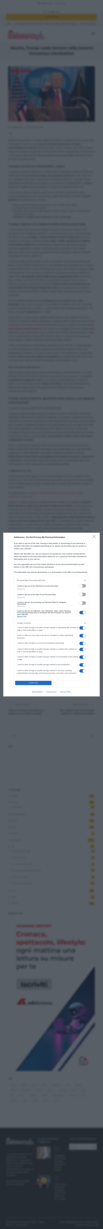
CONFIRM (33, 683)
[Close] (95, 537)
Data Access (51, 692)
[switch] (82, 586)
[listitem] (51, 580)
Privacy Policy (65, 692)
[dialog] (51, 615)
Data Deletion (37, 692)
